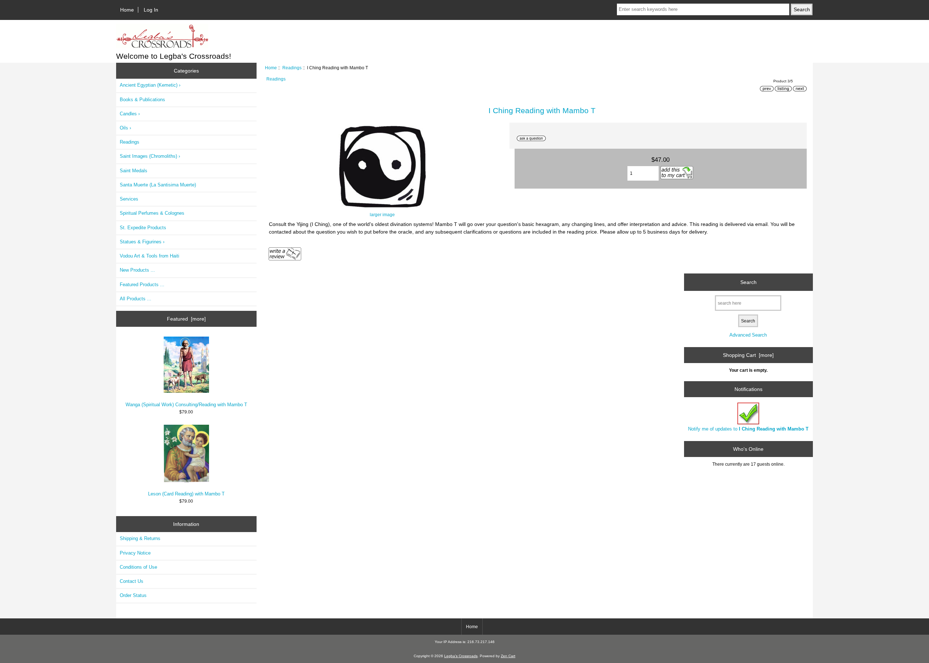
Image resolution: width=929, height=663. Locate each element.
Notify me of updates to (748, 429)
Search (748, 282)
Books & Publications (142, 99)
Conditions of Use (138, 567)
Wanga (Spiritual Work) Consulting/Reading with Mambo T (186, 404)
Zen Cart (508, 656)
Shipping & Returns (140, 538)
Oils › (125, 128)
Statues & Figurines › (142, 241)
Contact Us (131, 581)
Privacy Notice (135, 553)
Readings (292, 67)
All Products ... (135, 298)
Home (127, 10)
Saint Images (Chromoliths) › (150, 156)
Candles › (130, 113)
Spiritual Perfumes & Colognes (152, 213)
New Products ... (137, 270)
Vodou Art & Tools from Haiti (149, 256)
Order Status (133, 595)
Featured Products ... (142, 284)
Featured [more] (186, 319)
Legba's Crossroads (461, 656)
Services (129, 199)
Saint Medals (133, 170)
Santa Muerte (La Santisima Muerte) (158, 185)
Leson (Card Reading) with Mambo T (186, 494)
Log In (151, 10)
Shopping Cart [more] (748, 355)
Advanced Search (748, 335)
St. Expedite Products (143, 227)
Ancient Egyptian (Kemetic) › (150, 85)
